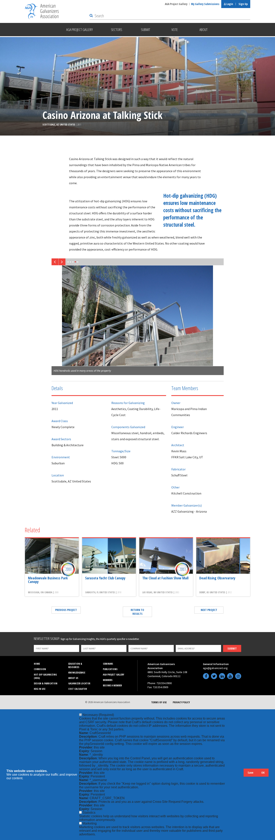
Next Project (209, 610)
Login (229, 4)
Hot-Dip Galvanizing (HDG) (45, 676)
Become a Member (112, 685)
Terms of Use (159, 702)
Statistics (89, 812)
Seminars (108, 663)
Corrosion (40, 669)
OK (263, 772)
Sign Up (243, 4)
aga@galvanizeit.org (215, 668)
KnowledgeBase (76, 672)
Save (250, 772)
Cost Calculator (77, 689)
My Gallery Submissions (205, 4)
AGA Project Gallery (176, 4)
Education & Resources (75, 665)
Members (108, 680)
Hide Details (239, 774)
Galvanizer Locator (79, 683)
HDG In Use (39, 689)
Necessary (98, 715)
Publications (110, 669)
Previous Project (66, 610)
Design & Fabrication (45, 683)
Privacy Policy (181, 702)
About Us (73, 678)
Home (37, 663)
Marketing (90, 823)
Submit (232, 648)
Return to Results (137, 612)
